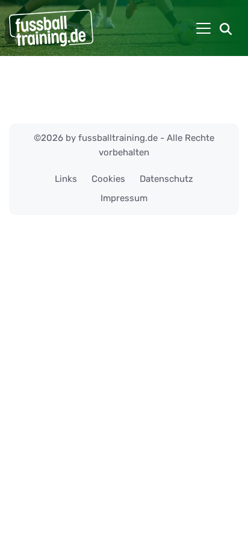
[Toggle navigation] (203, 28)
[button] (225, 28)
